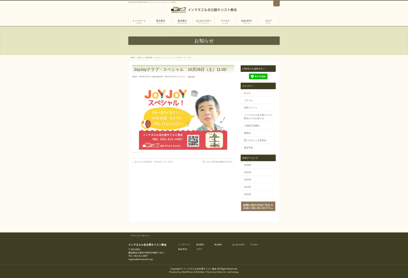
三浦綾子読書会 (252, 125)
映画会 (247, 133)
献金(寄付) (182, 249)
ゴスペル (248, 100)
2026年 (247, 165)
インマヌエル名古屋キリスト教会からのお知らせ (258, 117)
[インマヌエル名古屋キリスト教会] (204, 11)
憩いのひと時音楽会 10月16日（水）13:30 (152, 162)
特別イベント (250, 107)
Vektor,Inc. (221, 272)
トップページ (184, 245)
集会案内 (218, 245)
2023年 (247, 187)
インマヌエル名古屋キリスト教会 (200, 268)
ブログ (199, 249)
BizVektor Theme (204, 272)
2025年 (247, 172)
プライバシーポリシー (140, 236)
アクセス (254, 245)
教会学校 (191, 77)
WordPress (187, 272)
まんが (247, 93)
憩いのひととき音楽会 (255, 140)
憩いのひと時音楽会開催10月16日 (218, 162)
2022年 (247, 194)
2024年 (247, 179)
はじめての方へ (239, 245)
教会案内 (200, 245)
